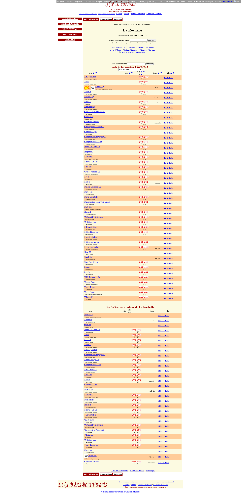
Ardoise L (92, 455)
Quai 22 (87, 252)
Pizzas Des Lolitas (91, 247)
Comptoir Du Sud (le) (93, 142)
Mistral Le (88, 314)
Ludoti (87, 182)
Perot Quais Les (90, 237)
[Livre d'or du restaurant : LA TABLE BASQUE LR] (143, 277)
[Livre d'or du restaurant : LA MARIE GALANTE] (143, 197)
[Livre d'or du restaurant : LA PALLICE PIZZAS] (143, 232)
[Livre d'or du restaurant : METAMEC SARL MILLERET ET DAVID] (143, 202)
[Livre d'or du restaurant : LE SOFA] (143, 272)
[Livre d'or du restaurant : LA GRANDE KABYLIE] (143, 172)
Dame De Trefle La (92, 147)
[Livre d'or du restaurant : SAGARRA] (143, 267)
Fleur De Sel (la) (91, 162)
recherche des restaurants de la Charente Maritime (120, 492)
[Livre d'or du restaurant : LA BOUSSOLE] (143, 107)
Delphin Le (88, 152)
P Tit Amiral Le (90, 227)
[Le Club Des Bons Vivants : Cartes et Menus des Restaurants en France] (120, 7)
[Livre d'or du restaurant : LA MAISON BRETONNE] (143, 187)
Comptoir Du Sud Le (92, 365)
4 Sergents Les (90, 76)
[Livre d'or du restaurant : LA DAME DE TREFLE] (143, 147)
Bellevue (87, 102)
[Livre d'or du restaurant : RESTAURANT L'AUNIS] (143, 91)
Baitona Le (88, 390)
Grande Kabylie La (92, 172)
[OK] (236, 1)
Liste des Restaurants (91, 19)
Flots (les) (88, 167)
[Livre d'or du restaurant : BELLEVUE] (143, 102)
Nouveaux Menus (106, 19)
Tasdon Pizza (89, 282)
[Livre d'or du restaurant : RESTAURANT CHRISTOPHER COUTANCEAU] (143, 127)
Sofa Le (87, 272)
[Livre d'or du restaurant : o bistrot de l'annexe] (143, 217)
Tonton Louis (89, 292)
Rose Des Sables (91, 262)
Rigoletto (88, 257)
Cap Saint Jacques (91, 122)
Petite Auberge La (91, 242)
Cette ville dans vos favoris (88, 14)
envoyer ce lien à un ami (106, 14)
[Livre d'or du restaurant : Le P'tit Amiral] (143, 227)
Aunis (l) (87, 91)
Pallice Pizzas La (91, 232)
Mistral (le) (88, 207)
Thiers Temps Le (91, 287)
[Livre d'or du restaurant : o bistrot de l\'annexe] (136, 425)
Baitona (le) (89, 97)
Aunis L (87, 345)
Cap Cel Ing (89, 117)
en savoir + (227, 1)
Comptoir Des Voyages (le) (95, 137)
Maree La (88, 450)
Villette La (88, 435)
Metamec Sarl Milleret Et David (97, 202)
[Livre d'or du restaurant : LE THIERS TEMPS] (143, 287)
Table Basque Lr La (92, 277)
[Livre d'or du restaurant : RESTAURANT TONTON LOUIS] (143, 292)
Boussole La (89, 400)
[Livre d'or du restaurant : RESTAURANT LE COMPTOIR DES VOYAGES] (143, 137)
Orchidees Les (90, 440)
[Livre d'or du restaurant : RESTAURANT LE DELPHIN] (143, 152)
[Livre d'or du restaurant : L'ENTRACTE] (143, 157)
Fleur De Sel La (90, 410)
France (126, 14)
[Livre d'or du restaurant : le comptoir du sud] (143, 142)
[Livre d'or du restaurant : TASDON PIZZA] (143, 282)
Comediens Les (90, 385)
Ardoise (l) (99, 86)
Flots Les (88, 375)
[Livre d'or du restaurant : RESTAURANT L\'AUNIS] (136, 345)
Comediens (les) (90, 132)
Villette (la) (88, 297)
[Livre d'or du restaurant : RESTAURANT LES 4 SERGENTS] (143, 76)
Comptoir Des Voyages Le (94, 355)
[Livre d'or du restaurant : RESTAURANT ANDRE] (143, 81)
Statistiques (118, 19)
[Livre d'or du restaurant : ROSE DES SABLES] (143, 262)
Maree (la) (88, 192)
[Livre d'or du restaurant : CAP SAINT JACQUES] (143, 122)
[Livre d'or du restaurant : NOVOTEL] (143, 212)
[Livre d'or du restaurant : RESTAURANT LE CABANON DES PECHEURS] (143, 112)
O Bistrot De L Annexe (93, 217)
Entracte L (88, 395)
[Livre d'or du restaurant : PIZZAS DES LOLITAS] (143, 247)
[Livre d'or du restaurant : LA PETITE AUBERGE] (143, 242)
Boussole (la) (89, 107)
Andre (86, 81)
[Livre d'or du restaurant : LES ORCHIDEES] (143, 222)
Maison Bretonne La (92, 187)
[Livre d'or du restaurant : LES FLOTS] (143, 167)
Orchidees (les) (90, 222)
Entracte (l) (88, 157)
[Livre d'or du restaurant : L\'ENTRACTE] (136, 395)
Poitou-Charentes (138, 14)
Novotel (87, 212)
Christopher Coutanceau (94, 127)
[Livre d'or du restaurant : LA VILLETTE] (143, 297)
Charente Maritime (154, 14)
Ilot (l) (86, 177)
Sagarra (87, 267)
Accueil (119, 14)
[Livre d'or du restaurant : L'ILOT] (143, 177)
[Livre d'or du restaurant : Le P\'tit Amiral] (136, 370)
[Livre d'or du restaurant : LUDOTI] (143, 182)
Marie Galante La (91, 197)
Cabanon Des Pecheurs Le (94, 112)
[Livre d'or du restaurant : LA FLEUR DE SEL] (143, 162)
